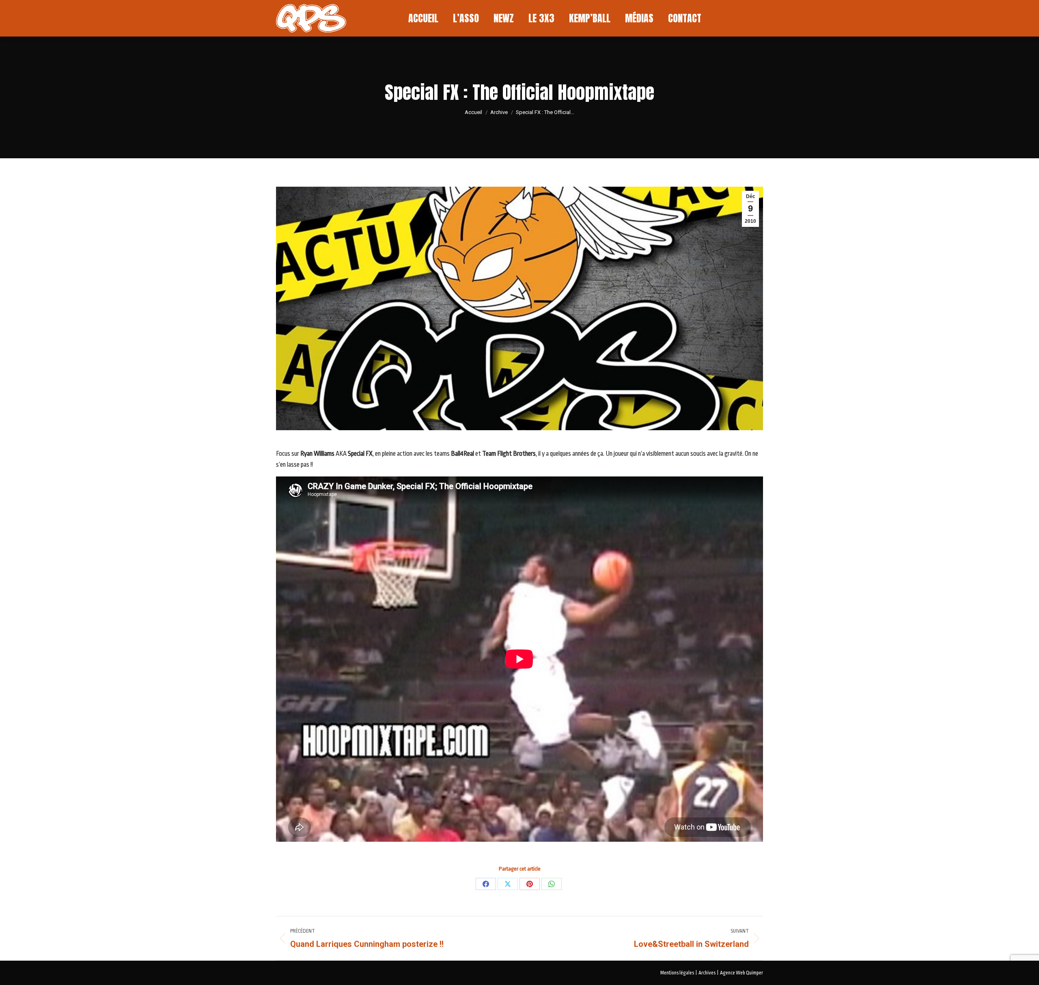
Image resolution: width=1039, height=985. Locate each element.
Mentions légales (677, 973)
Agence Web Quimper (741, 973)
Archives (707, 973)
